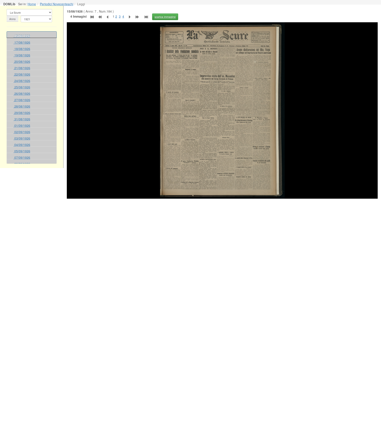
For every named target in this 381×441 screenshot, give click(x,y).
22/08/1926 (21, 74)
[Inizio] (91, 16)
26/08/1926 (21, 93)
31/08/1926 (21, 119)
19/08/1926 (21, 55)
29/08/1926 (21, 112)
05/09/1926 (21, 151)
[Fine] (147, 16)
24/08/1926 (21, 80)
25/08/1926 (21, 87)
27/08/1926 (21, 100)
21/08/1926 (21, 68)
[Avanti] (129, 16)
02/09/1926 (21, 132)
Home (32, 4)
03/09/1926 (21, 138)
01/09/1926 (21, 125)
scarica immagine (165, 17)
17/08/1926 (21, 42)
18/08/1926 (21, 49)
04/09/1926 (21, 144)
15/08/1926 (21, 36)
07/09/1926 (21, 157)
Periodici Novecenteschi (56, 4)
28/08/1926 (21, 106)
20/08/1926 (21, 61)
